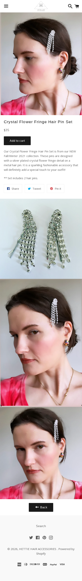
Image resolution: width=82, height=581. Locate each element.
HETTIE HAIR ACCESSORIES (38, 549)
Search (41, 526)
